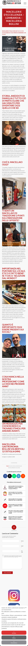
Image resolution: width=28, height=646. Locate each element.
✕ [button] (25, 607)
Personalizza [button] (14, 642)
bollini (10, 466)
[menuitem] (24, 3)
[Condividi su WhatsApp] (14, 476)
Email (22, 546)
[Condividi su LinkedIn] (18, 476)
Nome (22, 541)
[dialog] (14, 625)
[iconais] (14, 595)
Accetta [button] (14, 633)
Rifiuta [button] (14, 638)
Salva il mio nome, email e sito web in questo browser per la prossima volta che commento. (13, 557)
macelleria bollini (17, 466)
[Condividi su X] (10, 476)
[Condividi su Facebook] (5, 476)
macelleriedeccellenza (14, 467)
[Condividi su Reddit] (23, 476)
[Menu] (24, 3)
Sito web (22, 551)
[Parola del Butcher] (11, 3)
